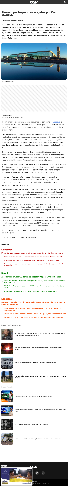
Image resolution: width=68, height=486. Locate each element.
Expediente (34, 481)
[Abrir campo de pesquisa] (65, 2)
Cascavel (56, 122)
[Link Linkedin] (43, 474)
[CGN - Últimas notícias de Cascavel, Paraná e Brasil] (34, 2)
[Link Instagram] (37, 474)
